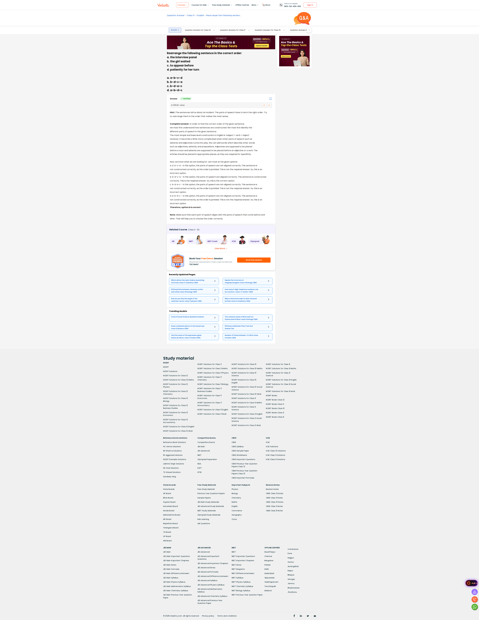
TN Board (167, 532)
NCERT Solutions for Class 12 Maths (178, 380)
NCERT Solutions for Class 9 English (247, 414)
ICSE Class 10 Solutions (276, 451)
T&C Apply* (194, 264)
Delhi (266, 569)
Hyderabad (269, 573)
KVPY (199, 468)
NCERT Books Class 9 (275, 412)
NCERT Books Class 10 (275, 408)
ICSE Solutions (272, 446)
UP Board (167, 536)
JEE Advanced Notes (206, 567)
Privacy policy (208, 616)
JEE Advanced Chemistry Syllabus (212, 596)
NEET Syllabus (237, 577)
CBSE (234, 442)
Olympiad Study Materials (208, 515)
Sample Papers (204, 498)
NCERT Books (271, 395)
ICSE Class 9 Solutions (275, 455)
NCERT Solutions (170, 371)
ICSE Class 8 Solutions (275, 459)
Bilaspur (291, 575)
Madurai (268, 590)
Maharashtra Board (171, 515)
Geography (237, 515)
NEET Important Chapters (243, 560)
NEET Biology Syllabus (241, 590)
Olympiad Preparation (207, 459)
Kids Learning (203, 519)
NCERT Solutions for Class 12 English (178, 426)
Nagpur (291, 558)
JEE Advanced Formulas (207, 572)
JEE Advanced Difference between (212, 576)
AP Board (167, 493)
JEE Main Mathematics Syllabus (177, 586)
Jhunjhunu (292, 592)
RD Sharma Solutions (172, 451)
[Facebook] (294, 616)
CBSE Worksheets (239, 455)
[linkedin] (301, 616)
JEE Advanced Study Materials (210, 506)
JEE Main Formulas (171, 569)
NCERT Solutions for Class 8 (278, 364)
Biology (235, 493)
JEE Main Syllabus (170, 577)
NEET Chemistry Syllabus (242, 586)
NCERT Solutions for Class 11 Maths (212, 368)
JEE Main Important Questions (176, 556)
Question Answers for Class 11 (232, 30)
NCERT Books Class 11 (275, 404)
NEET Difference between (243, 573)
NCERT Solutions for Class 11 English (212, 409)
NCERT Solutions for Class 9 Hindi (246, 425)
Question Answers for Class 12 (198, 30)
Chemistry (236, 498)
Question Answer (176, 15)
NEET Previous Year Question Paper (247, 595)
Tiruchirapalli (270, 586)
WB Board (167, 540)
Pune (290, 553)
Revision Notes (272, 489)
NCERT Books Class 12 (275, 400)
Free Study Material (206, 489)
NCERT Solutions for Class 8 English (281, 380)
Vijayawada (269, 577)
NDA (199, 464)
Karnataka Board (170, 506)
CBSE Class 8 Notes (274, 510)
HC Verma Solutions (172, 446)
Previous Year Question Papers (211, 493)
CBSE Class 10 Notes (274, 502)
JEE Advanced (203, 451)
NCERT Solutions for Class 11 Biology (212, 384)
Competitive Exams (206, 442)
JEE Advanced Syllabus (207, 580)
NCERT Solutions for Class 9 (244, 398)
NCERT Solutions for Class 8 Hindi (280, 391)
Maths (234, 502)
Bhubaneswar (294, 588)
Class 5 (191, 15)
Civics (234, 519)
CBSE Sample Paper (240, 451)
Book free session (254, 260)
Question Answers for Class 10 (268, 30)
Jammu (291, 583)
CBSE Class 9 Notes (274, 506)
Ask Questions (203, 523)
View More (220, 248)
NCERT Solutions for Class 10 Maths (247, 368)
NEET (199, 455)
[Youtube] (315, 616)
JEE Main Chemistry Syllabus (175, 590)
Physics (235, 489)
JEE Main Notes (169, 565)
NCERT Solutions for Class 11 (209, 364)
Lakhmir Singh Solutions (173, 464)
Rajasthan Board (170, 523)
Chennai (268, 556)
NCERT (166, 367)
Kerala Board (168, 510)
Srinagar (291, 579)
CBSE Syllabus (238, 446)
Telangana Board (170, 527)
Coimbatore (293, 549)
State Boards (169, 489)
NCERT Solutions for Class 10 (244, 364)
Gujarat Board (169, 502)
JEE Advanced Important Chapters (212, 563)
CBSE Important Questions (243, 459)
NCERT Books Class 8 (275, 417)
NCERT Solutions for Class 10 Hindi (246, 394)
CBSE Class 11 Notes (274, 498)
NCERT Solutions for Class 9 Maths (247, 402)
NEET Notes (236, 565)
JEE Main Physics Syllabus (174, 582)
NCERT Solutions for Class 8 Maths (281, 368)
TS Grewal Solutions (172, 472)
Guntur (291, 562)
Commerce (237, 510)
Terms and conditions (227, 616)
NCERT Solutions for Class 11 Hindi (211, 414)
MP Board (167, 519)
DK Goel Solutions (171, 468)
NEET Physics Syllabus (241, 582)
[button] (177, 241)
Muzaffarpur (269, 552)
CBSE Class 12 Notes (274, 493)
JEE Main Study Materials (208, 502)
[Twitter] (308, 616)
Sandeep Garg (169, 476)
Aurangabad (293, 566)
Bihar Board (168, 498)
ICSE (268, 442)
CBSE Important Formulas (243, 478)
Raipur (290, 570)
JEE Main (201, 446)
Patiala (267, 565)
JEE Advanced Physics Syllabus (211, 585)
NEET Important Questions (243, 556)
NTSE (199, 472)
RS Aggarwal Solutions (172, 455)
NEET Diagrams (238, 569)
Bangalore (268, 560)
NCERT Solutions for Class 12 (175, 375)
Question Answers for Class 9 (302, 30)
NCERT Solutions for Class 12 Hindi (178, 431)
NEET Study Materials (206, 510)
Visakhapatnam (271, 582)
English (200, 15)
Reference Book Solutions (174, 442)
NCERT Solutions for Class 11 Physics (213, 373)
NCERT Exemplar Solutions (174, 459)
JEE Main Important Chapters (176, 560)
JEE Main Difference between (176, 573)
